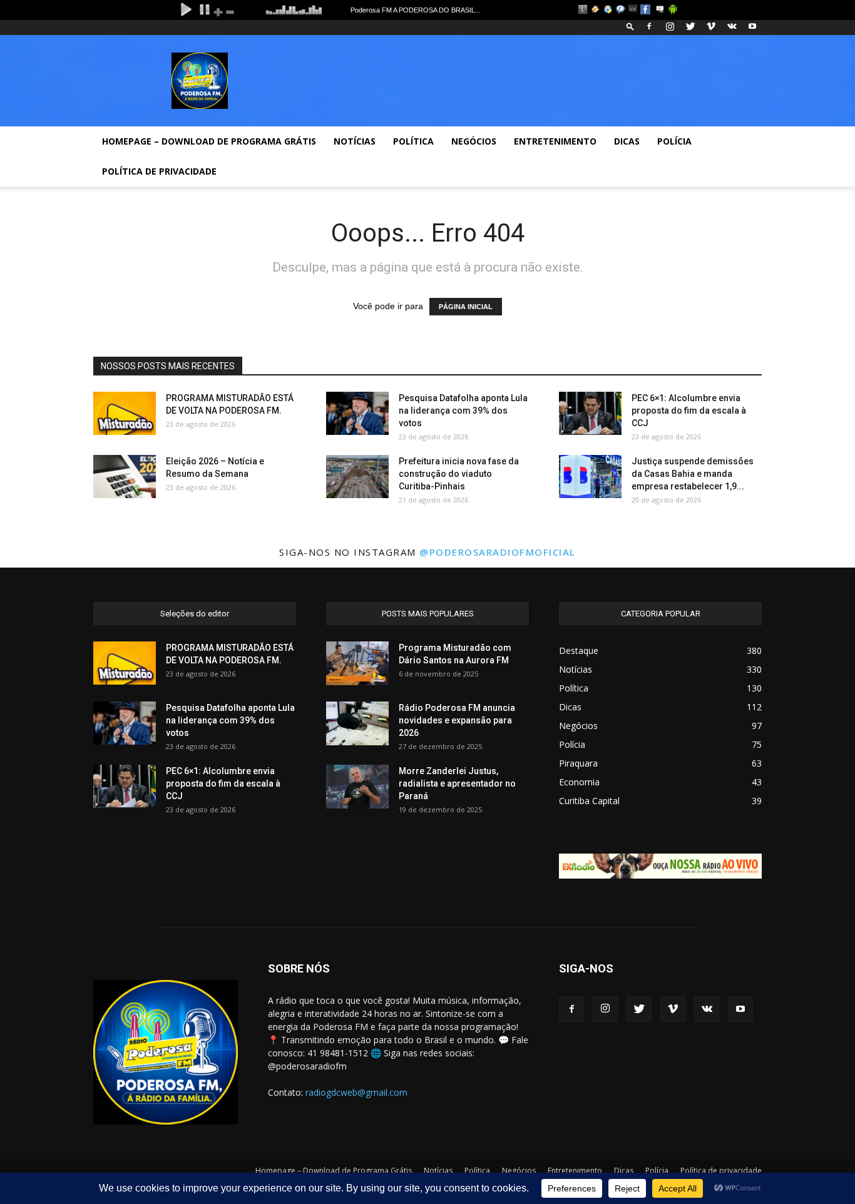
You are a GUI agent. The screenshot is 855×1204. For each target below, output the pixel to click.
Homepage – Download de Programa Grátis (209, 141)
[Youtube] (752, 26)
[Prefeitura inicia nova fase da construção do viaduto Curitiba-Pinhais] (357, 476)
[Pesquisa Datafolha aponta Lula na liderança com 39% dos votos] (357, 413)
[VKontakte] (731, 26)
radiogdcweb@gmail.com (356, 1092)
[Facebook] (649, 26)
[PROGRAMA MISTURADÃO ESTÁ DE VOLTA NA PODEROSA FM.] (124, 413)
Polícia (674, 141)
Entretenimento (555, 141)
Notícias (355, 141)
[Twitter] (690, 26)
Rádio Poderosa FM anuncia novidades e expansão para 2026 (457, 720)
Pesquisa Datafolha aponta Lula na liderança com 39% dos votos (463, 410)
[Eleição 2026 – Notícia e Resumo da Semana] (124, 476)
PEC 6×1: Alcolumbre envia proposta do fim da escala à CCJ (689, 410)
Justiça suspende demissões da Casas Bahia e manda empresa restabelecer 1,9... (693, 473)
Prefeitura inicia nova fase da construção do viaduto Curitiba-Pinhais (459, 473)
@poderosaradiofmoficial (497, 552)
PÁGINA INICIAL (466, 306)
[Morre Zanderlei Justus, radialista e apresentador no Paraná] (357, 787)
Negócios (473, 141)
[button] (630, 26)
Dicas (627, 141)
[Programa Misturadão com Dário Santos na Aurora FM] (357, 663)
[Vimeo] (711, 26)
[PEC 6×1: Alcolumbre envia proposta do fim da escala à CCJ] (590, 413)
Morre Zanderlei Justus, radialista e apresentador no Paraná (457, 783)
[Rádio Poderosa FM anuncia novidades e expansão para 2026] (357, 723)
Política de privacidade (159, 171)
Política (413, 141)
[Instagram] (669, 26)
